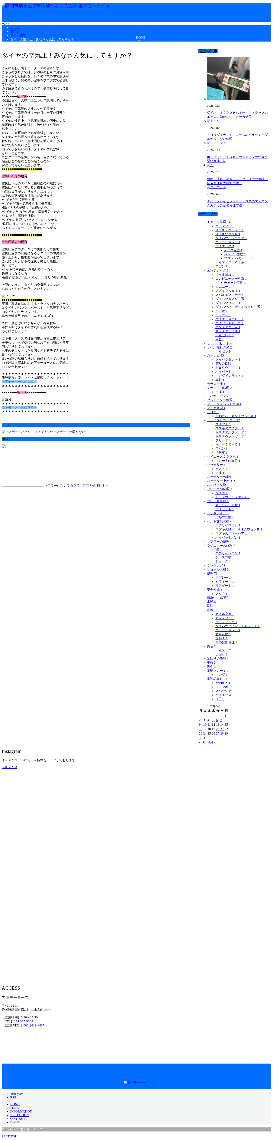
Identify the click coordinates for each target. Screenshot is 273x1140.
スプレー (223, 577)
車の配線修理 (226, 642)
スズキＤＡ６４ (227, 290)
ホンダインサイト (229, 375)
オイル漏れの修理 (221, 347)
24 (205, 733)
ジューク (223, 561)
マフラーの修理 (219, 541)
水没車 (213, 602)
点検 (212, 610)
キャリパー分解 (227, 505)
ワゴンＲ (223, 266)
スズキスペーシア (229, 230)
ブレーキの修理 (219, 489)
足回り (221, 654)
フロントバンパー (238, 258)
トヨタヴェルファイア (232, 497)
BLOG (14, 1122)
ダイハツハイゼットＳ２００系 (239, 307)
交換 (219, 392)
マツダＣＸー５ (227, 444)
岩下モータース (31, 1129)
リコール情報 (218, 569)
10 (205, 724)
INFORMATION (21, 1111)
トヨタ (213, 412)
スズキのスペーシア (231, 533)
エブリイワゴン (227, 525)
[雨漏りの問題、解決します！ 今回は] (46, 844)
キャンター (224, 226)
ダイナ (221, 493)
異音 (219, 339)
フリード (223, 440)
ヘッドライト (218, 513)
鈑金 (211, 666)
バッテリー (216, 464)
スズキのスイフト (229, 428)
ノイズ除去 (233, 250)
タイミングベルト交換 (224, 404)
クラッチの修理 (219, 388)
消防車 (221, 452)
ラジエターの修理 (221, 545)
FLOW (14, 1108)
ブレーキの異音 (227, 460)
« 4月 (202, 742)
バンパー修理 (235, 254)
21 (222, 729)
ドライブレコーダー (223, 420)
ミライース (224, 581)
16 (200, 729)
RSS (13, 1097)
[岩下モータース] (56, 6)
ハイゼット (224, 351)
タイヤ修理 (216, 408)
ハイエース (224, 246)
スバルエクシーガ (229, 294)
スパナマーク (218, 396)
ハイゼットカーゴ (229, 323)
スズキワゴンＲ (227, 234)
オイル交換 (224, 614)
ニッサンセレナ (227, 242)
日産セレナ (224, 335)
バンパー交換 (218, 485)
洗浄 (211, 606)
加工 (219, 699)
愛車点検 (223, 634)
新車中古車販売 (219, 597)
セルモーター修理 (221, 400)
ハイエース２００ (229, 319)
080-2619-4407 (33, 1025)
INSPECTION (19, 1115)
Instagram (16, 1093)
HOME (15, 1104)
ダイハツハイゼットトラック (237, 626)
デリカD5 (223, 363)
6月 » (212, 742)
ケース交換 (224, 557)
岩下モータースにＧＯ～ (19, 381)
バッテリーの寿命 (221, 477)
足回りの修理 (218, 658)
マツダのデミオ (227, 331)
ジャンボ (223, 687)
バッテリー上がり (221, 481)
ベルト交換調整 (219, 521)
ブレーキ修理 (218, 501)
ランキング (216, 565)
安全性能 (214, 589)
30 (200, 738)
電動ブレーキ (218, 670)
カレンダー (224, 618)
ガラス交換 (216, 383)
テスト (221, 468)
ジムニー (223, 286)
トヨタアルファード (231, 432)
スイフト (223, 424)
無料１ (221, 638)
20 (217, 729)
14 (222, 724)
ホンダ (221, 674)
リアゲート (224, 585)
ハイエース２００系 (222, 456)
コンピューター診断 (231, 278)
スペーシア (224, 691)
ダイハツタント (227, 303)
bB (218, 549)
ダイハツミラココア (231, 238)
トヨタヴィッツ (227, 367)
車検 (211, 662)
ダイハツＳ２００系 (231, 298)
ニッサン (223, 315)
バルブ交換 (224, 517)
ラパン (221, 448)
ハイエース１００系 (231, 262)
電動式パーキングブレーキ (235, 416)
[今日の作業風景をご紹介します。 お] (226, 848)
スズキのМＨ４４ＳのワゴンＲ (238, 529)
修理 (212, 573)
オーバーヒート (219, 343)
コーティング (226, 622)
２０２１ (223, 593)
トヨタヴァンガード (231, 436)
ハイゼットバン (227, 537)
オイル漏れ (224, 274)
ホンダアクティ (227, 327)
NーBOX (222, 682)
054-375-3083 (23, 1021)
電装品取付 (217, 678)
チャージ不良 (235, 282)
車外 (219, 379)
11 (209, 724)
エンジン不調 (218, 270)
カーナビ (215, 355)
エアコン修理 (218, 222)
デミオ (221, 311)
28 (222, 733)
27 (217, 733)
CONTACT (17, 1118)
